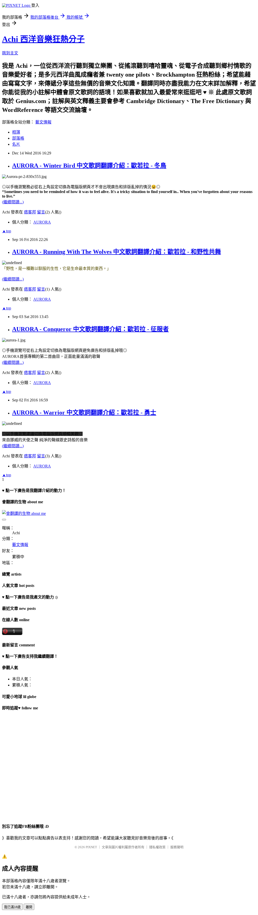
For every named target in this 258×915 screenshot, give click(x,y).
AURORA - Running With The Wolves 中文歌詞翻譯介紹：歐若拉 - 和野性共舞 (116, 251)
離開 (29, 907)
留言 (41, 212)
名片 (16, 144)
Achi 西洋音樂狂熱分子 (43, 39)
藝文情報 (43, 122)
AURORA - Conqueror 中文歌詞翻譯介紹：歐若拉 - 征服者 (90, 329)
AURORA (42, 222)
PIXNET (91, 847)
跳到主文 (10, 53)
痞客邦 (30, 212)
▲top (6, 231)
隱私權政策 (157, 847)
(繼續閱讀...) (13, 202)
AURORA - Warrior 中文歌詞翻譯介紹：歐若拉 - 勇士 (84, 412)
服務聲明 (176, 847)
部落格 (18, 138)
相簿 (16, 132)
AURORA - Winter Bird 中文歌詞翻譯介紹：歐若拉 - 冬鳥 (89, 165)
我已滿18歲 (12, 907)
